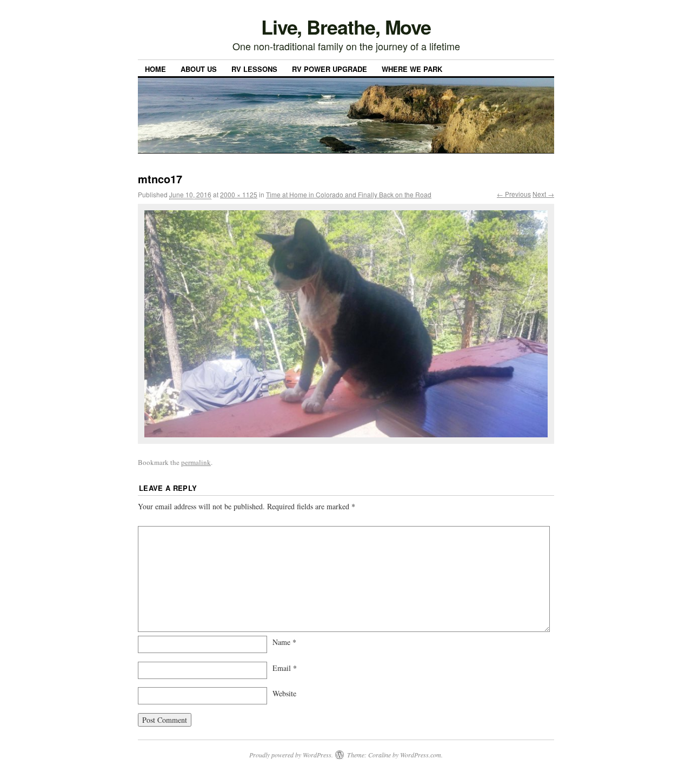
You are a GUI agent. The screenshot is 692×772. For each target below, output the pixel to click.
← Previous (514, 193)
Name (284, 642)
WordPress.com (420, 754)
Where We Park (412, 69)
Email (284, 668)
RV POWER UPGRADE (329, 69)
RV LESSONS (254, 69)
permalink (196, 462)
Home (155, 69)
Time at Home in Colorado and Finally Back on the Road (348, 194)
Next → (543, 193)
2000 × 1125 (238, 194)
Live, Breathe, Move (346, 26)
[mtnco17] (346, 323)
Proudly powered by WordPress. (291, 754)
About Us (199, 69)
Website (284, 693)
